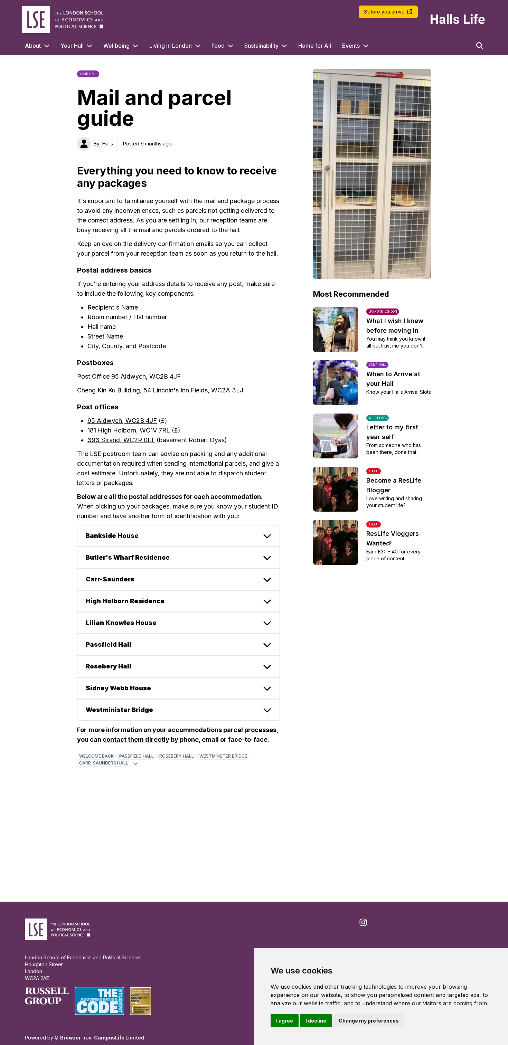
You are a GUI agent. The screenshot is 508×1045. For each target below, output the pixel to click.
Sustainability (261, 45)
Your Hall (72, 45)
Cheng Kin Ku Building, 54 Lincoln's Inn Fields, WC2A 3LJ (160, 390)
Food (218, 45)
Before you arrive (384, 12)
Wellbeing (116, 45)
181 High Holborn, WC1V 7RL (128, 430)
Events (351, 45)
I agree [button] (284, 1021)
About (33, 45)
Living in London (170, 45)
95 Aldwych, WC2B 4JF (146, 376)
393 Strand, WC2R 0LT (121, 440)
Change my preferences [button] (369, 1021)
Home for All (314, 45)
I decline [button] (315, 1021)
